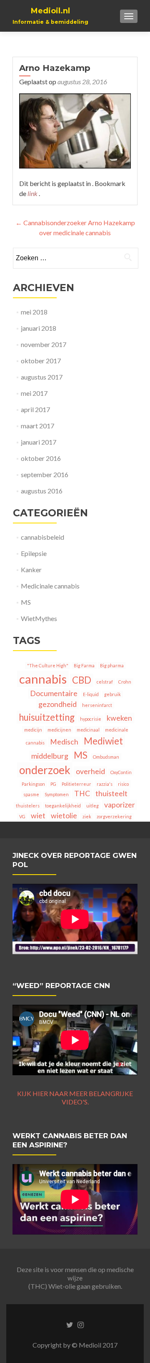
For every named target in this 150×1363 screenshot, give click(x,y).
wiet (38, 815)
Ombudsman (106, 756)
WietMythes (39, 618)
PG (53, 784)
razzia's (104, 784)
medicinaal (88, 729)
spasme (31, 794)
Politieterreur (76, 784)
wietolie (64, 815)
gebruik (112, 694)
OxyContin (121, 772)
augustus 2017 (41, 377)
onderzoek (44, 770)
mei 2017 (34, 393)
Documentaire (54, 693)
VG (22, 816)
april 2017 (35, 409)
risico (123, 784)
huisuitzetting (47, 717)
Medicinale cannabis (50, 586)
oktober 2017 (41, 361)
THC (82, 793)
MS (26, 602)
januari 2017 (38, 442)
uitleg (92, 805)
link (33, 193)
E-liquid (91, 694)
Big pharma (112, 665)
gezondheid (57, 704)
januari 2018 (38, 328)
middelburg (49, 756)
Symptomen (57, 794)
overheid (90, 771)
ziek (86, 816)
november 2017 (43, 344)
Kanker (31, 569)
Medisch (64, 741)
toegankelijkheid (63, 805)
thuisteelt (111, 793)
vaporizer (119, 804)
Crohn (124, 681)
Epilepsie (34, 553)
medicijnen (59, 729)
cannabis (43, 678)
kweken (119, 718)
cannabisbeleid (42, 537)
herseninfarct (97, 705)
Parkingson (33, 784)
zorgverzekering (114, 816)
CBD (81, 680)
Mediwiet (103, 741)
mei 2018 (34, 312)
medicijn (33, 729)
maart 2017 (37, 426)
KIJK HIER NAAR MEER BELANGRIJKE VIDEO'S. (75, 1097)
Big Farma (84, 665)
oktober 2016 (41, 458)
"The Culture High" (47, 665)
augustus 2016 (41, 491)
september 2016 (44, 474)
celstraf (105, 681)
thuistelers (28, 805)
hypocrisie (90, 719)
